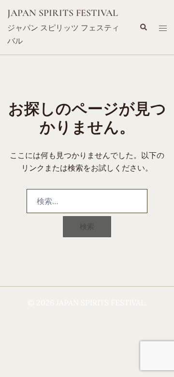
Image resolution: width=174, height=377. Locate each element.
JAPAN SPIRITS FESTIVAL (62, 13)
